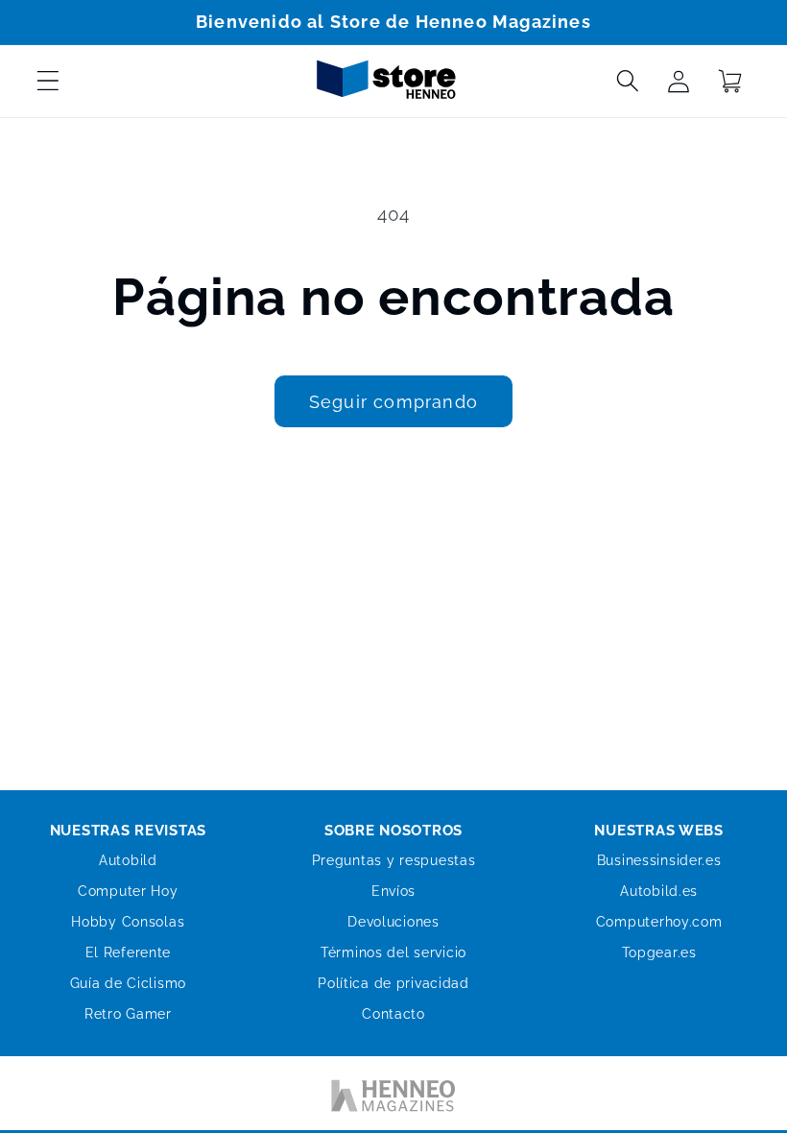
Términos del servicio (393, 952)
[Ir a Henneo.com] (393, 1099)
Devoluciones (393, 921)
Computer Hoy (128, 891)
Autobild (128, 860)
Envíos (393, 891)
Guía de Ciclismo (128, 983)
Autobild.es (659, 891)
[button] (48, 81)
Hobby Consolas (127, 921)
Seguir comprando (393, 402)
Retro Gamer (128, 1014)
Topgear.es (659, 952)
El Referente (128, 952)
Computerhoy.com (659, 921)
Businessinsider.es (659, 860)
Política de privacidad (393, 983)
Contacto (393, 1014)
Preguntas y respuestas (394, 860)
